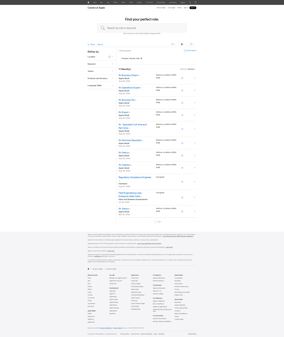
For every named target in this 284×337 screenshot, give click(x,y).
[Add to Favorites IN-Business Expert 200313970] (182, 78)
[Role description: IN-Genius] (194, 155)
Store (89, 278)
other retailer (118, 328)
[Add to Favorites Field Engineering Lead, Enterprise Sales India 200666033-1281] (182, 197)
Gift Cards (91, 306)
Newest (187, 69)
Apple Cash (91, 322)
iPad (89, 283)
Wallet (89, 313)
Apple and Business (159, 278)
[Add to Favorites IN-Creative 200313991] (182, 168)
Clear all (100, 44)
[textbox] (142, 27)
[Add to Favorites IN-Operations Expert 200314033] (182, 90)
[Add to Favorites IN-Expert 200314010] (182, 115)
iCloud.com (112, 283)
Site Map (161, 334)
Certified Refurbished (137, 295)
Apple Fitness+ (113, 302)
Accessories (91, 303)
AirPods (90, 295)
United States (192, 334)
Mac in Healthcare (158, 304)
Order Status (135, 306)
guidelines (97, 256)
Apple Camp (135, 289)
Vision (89, 292)
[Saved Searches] (173, 44)
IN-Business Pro (127, 100)
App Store (112, 313)
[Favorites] (182, 44)
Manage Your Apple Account (118, 278)
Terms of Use (135, 334)
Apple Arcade (113, 299)
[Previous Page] (149, 222)
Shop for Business (158, 281)
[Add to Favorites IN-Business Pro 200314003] (182, 103)
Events (177, 316)
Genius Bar (134, 281)
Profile (179, 8)
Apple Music (113, 296)
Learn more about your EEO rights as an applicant (178, 236)
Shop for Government (159, 318)
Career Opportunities (181, 308)
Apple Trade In (135, 298)
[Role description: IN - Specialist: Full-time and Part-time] (194, 129)
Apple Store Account (115, 281)
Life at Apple (171, 8)
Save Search (191, 50)
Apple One (112, 291)
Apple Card (91, 316)
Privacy (177, 289)
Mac (89, 281)
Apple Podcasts (114, 308)
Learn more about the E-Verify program (149, 243)
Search (193, 8)
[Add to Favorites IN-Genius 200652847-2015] (182, 211)
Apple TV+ (112, 294)
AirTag (90, 300)
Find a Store (135, 278)
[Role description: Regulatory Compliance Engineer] (194, 182)
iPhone (90, 286)
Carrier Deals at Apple (138, 303)
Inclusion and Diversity (181, 286)
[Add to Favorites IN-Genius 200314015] (182, 155)
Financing (134, 300)
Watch (90, 289)
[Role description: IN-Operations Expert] (194, 90)
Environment (178, 283)
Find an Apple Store (106, 328)
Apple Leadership (180, 305)
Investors (177, 311)
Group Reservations (137, 286)
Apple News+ (113, 305)
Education (178, 281)
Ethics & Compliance (181, 313)
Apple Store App (136, 292)
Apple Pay (91, 319)
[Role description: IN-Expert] (194, 115)
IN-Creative (124, 164)
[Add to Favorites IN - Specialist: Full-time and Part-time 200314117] (182, 129)
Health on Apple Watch (160, 307)
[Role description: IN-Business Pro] (194, 103)
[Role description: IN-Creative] (194, 168)
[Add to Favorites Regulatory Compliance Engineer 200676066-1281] (182, 182)
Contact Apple (179, 319)
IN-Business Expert (128, 75)
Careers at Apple (96, 7)
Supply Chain (179, 295)
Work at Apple (161, 8)
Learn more (169, 247)
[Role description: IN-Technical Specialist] (194, 143)
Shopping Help (135, 309)
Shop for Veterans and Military (162, 321)
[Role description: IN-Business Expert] (194, 78)
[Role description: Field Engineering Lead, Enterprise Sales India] (194, 197)
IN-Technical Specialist (130, 140)
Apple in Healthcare (159, 301)
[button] (190, 2)
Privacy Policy (124, 334)
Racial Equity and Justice (182, 292)
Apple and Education (159, 288)
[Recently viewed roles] (192, 44)
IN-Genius (124, 152)
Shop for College (158, 294)
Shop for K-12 (157, 291)
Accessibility (178, 278)
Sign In (186, 8)
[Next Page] (166, 222)
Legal (155, 334)
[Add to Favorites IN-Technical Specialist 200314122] (182, 143)
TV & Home (91, 298)
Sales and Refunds (146, 334)
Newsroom (178, 302)
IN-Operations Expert (129, 87)
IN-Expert (123, 112)
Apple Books (113, 311)
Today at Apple (135, 283)
